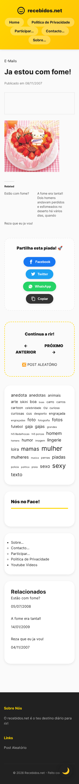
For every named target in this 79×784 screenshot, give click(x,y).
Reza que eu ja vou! (27, 639)
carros (60, 402)
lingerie (54, 440)
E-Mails (10, 61)
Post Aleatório (15, 748)
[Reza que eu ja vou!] (20, 223)
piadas (58, 457)
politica (25, 467)
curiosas (17, 414)
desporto (40, 413)
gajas (40, 426)
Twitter (43, 274)
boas (41, 402)
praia (35, 467)
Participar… (24, 31)
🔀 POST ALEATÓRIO (39, 364)
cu (45, 407)
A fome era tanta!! (26, 618)
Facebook (42, 262)
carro (50, 402)
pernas (45, 457)
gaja (29, 426)
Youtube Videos (24, 565)
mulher (51, 448)
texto (16, 474)
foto (31, 419)
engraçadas (18, 420)
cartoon (17, 408)
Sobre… (39, 40)
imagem (40, 440)
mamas (30, 448)
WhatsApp (43, 286)
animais (54, 395)
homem (54, 433)
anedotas (37, 395)
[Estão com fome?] (20, 193)
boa (33, 401)
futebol (17, 426)
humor (27, 440)
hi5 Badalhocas (20, 434)
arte (14, 401)
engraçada (57, 414)
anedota (19, 395)
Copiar (43, 299)
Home (14, 22)
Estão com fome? (25, 598)
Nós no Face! (25, 501)
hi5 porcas (38, 434)
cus (29, 414)
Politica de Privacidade (51, 22)
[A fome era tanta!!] (53, 204)
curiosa (54, 408)
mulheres (20, 457)
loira (15, 449)
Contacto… (55, 31)
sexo (45, 466)
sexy (59, 465)
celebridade (33, 408)
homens (15, 440)
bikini (24, 402)
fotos (57, 419)
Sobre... (17, 542)
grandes (52, 426)
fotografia (44, 420)
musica (35, 457)
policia (15, 467)
